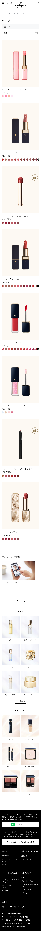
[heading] (11, 851)
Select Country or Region (11, 913)
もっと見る (19, 545)
